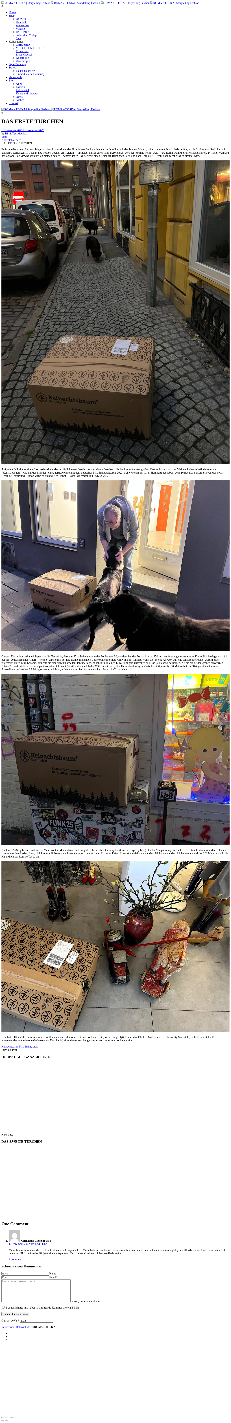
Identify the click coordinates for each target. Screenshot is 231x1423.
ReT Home (22, 31)
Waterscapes (23, 61)
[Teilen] (10, 1417)
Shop (12, 15)
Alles (19, 83)
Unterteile (21, 22)
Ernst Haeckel (24, 54)
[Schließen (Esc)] (13, 1417)
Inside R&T (22, 90)
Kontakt (13, 103)
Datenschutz (23, 1327)
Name (53, 1273)
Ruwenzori (22, 51)
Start (4, 136)
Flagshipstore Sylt (26, 70)
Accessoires (22, 25)
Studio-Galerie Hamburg (30, 74)
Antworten (15, 1259)
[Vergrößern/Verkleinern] (2, 1417)
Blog (11, 80)
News (19, 96)
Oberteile (21, 18)
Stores (12, 67)
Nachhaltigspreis (28, 1046)
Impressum (7, 1327)
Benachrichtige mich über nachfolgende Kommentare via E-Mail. (43, 1307)
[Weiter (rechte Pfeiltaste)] (6, 1420)
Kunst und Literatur (27, 93)
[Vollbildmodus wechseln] (6, 1417)
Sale (18, 38)
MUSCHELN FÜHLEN (30, 48)
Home (12, 12)
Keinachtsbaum (10, 1046)
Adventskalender (11, 140)
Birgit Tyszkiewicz (16, 133)
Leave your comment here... (87, 1301)
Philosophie (15, 77)
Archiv (20, 99)
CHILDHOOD (25, 44)
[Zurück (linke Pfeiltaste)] (2, 1420)
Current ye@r (10, 1320)
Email (53, 1277)
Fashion (20, 87)
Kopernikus (22, 57)
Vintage (20, 28)
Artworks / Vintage (27, 35)
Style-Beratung (17, 64)
